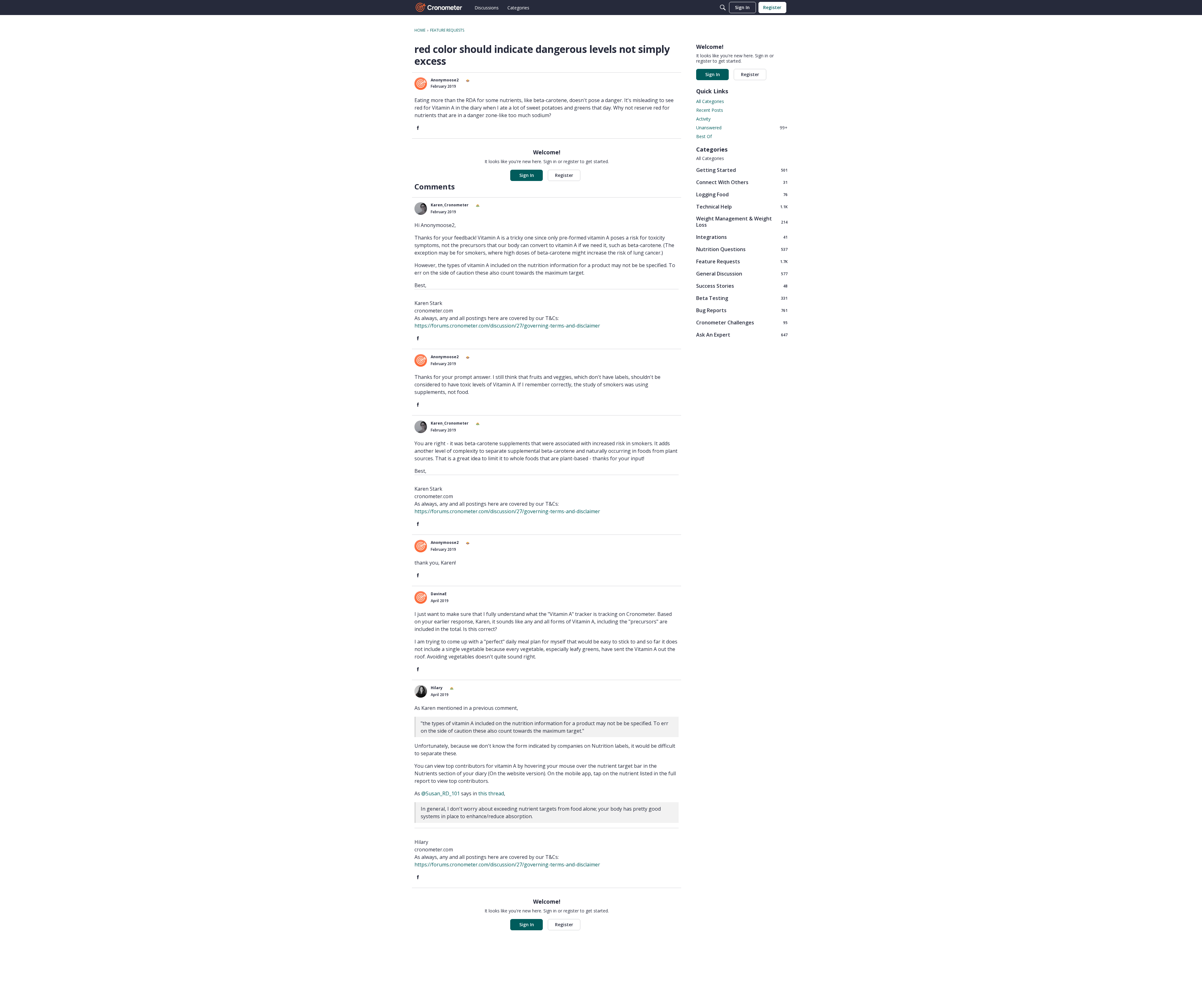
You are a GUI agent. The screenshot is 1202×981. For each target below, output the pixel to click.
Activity (703, 119)
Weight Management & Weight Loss (742, 221)
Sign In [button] (526, 175)
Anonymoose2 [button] (445, 80)
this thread (491, 793)
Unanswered (742, 128)
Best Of (704, 136)
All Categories (710, 101)
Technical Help (742, 206)
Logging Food (742, 194)
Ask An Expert (742, 334)
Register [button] (564, 175)
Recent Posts (709, 110)
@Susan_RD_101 (440, 793)
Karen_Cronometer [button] (450, 205)
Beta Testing (742, 298)
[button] (420, 83)
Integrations (742, 237)
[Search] (722, 7)
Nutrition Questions (742, 249)
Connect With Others (742, 182)
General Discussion (742, 273)
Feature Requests (742, 261)
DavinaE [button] (439, 593)
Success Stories (742, 285)
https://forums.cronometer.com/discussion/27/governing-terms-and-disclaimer (507, 325)
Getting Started (742, 170)
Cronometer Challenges (742, 322)
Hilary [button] (437, 687)
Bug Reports (742, 310)
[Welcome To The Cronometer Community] (439, 8)
